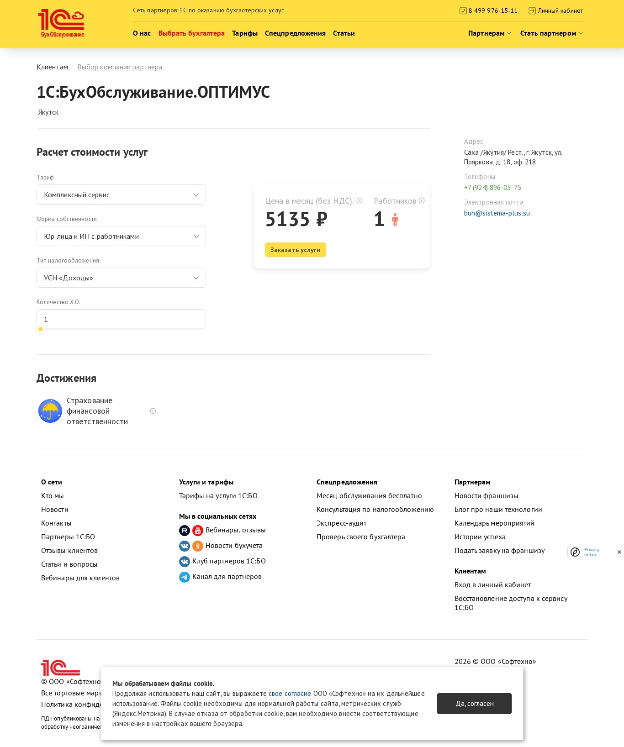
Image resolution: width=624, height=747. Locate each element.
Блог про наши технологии (498, 509)
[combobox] (121, 194)
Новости (55, 509)
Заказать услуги (295, 250)
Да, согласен (474, 703)
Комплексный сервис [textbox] (77, 194)
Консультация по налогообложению (375, 509)
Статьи (344, 32)
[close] (619, 552)
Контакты (56, 522)
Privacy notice (591, 552)
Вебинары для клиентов (80, 577)
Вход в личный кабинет (493, 584)
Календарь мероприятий (495, 522)
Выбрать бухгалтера (192, 32)
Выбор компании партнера (119, 66)
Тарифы (245, 32)
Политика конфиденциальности (93, 704)
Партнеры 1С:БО (68, 536)
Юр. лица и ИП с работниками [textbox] (91, 236)
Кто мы (52, 495)
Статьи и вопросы (69, 563)
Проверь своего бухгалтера (361, 536)
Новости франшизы (487, 495)
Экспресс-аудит (341, 522)
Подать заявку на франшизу (500, 550)
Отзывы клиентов (69, 550)
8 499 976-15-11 (492, 10)
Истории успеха (480, 536)
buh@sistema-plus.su (497, 213)
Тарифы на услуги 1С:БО (218, 495)
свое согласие (290, 693)
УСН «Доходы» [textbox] (68, 277)
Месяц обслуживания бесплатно (369, 495)
